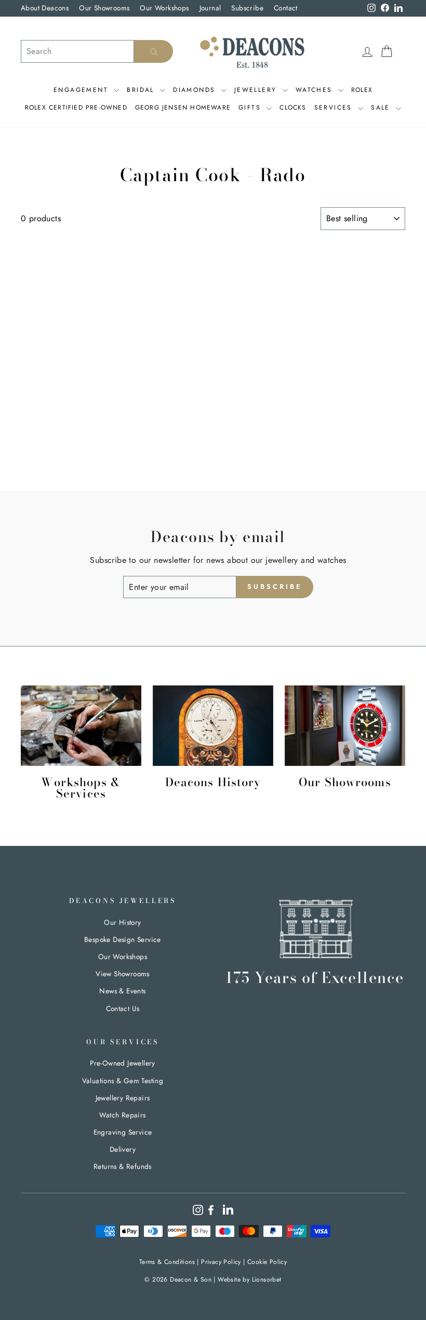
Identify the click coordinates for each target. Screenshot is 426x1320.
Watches (316, 90)
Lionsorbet (267, 1279)
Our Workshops (164, 8)
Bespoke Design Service (122, 939)
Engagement (82, 90)
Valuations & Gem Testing (123, 1080)
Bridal (142, 90)
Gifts (251, 107)
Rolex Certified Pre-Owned (76, 107)
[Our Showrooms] (345, 725)
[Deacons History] (213, 725)
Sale (382, 107)
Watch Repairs (122, 1115)
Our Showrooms (104, 8)
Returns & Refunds (123, 1166)
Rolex (361, 90)
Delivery (123, 1149)
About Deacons (45, 8)
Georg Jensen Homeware (183, 107)
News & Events (122, 991)
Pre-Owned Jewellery (122, 1063)
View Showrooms (123, 973)
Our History (122, 922)
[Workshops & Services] (81, 725)
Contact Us (123, 1008)
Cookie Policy (267, 1262)
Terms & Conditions (167, 1262)
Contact (286, 8)
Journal (210, 8)
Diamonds (196, 90)
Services (335, 107)
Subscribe (247, 8)
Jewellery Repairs (123, 1098)
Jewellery (257, 90)
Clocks (292, 107)
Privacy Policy (221, 1262)
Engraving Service (123, 1132)
